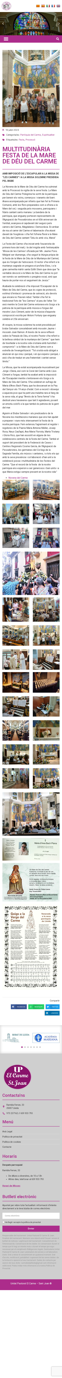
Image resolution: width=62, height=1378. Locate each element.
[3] (27, 1047)
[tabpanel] (16, 1038)
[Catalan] (38, 6)
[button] (3, 23)
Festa (21, 139)
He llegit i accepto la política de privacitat (23, 1222)
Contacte (6, 1147)
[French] (53, 6)
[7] (40, 1047)
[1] (21, 1047)
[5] (34, 1047)
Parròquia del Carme (30, 134)
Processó (30, 139)
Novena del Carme (18, 477)
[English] (58, 6)
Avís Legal (7, 1131)
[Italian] (48, 6)
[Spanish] (43, 6)
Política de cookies (11, 1142)
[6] (37, 1047)
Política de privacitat (12, 1136)
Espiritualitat (48, 134)
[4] (31, 1047)
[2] (24, 1047)
